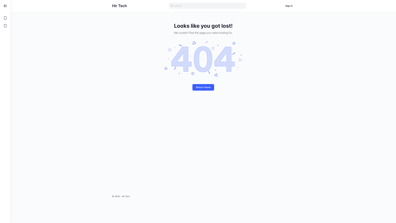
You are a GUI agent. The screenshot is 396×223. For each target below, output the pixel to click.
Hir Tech (119, 6)
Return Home (203, 87)
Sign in (289, 5)
